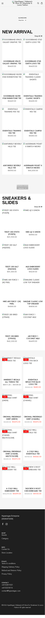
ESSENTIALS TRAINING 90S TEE (12, 132)
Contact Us (6, 549)
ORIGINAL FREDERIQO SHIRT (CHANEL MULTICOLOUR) (12, 453)
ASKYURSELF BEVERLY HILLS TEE (12, 166)
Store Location (7, 552)
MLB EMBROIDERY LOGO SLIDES (33, 267)
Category (5, 538)
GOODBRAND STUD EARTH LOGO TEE (33, 62)
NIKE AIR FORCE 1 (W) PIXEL (12, 302)
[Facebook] (3, 524)
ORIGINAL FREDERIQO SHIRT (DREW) (12, 417)
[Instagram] (6, 524)
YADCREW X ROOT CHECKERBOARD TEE (33, 489)
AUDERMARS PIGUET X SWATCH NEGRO (33, 166)
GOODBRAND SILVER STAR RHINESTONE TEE (12, 97)
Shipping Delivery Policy (10, 567)
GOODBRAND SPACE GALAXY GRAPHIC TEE (12, 62)
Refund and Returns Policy (11, 570)
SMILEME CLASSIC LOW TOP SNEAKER (33, 302)
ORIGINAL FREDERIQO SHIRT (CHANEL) (33, 417)
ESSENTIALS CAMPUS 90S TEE (33, 132)
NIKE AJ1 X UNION (33, 232)
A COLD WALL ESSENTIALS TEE (33, 452)
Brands (4, 535)
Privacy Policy (7, 574)
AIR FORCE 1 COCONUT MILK (33, 337)
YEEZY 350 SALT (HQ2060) (12, 267)
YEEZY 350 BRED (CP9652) (12, 337)
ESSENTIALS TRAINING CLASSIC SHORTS (33, 97)
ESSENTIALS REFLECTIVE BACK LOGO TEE (32, 382)
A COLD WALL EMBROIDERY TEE (12, 489)
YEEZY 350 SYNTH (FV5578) (11, 233)
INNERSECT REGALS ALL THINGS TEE (12, 380)
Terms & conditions (9, 563)
